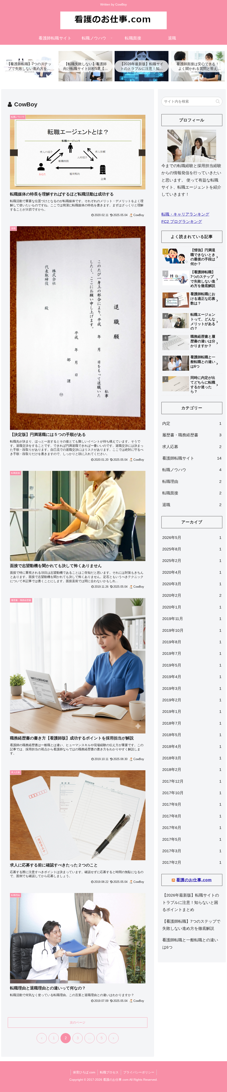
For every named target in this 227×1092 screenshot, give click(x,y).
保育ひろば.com (84, 1072)
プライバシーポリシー (138, 1072)
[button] (218, 101)
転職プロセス (109, 1072)
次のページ (77, 1022)
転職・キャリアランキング (185, 214)
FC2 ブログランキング (181, 221)
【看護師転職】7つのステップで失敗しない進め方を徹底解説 (191, 925)
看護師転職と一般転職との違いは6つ (190, 943)
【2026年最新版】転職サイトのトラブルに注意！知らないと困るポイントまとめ (190, 902)
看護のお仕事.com (194, 880)
